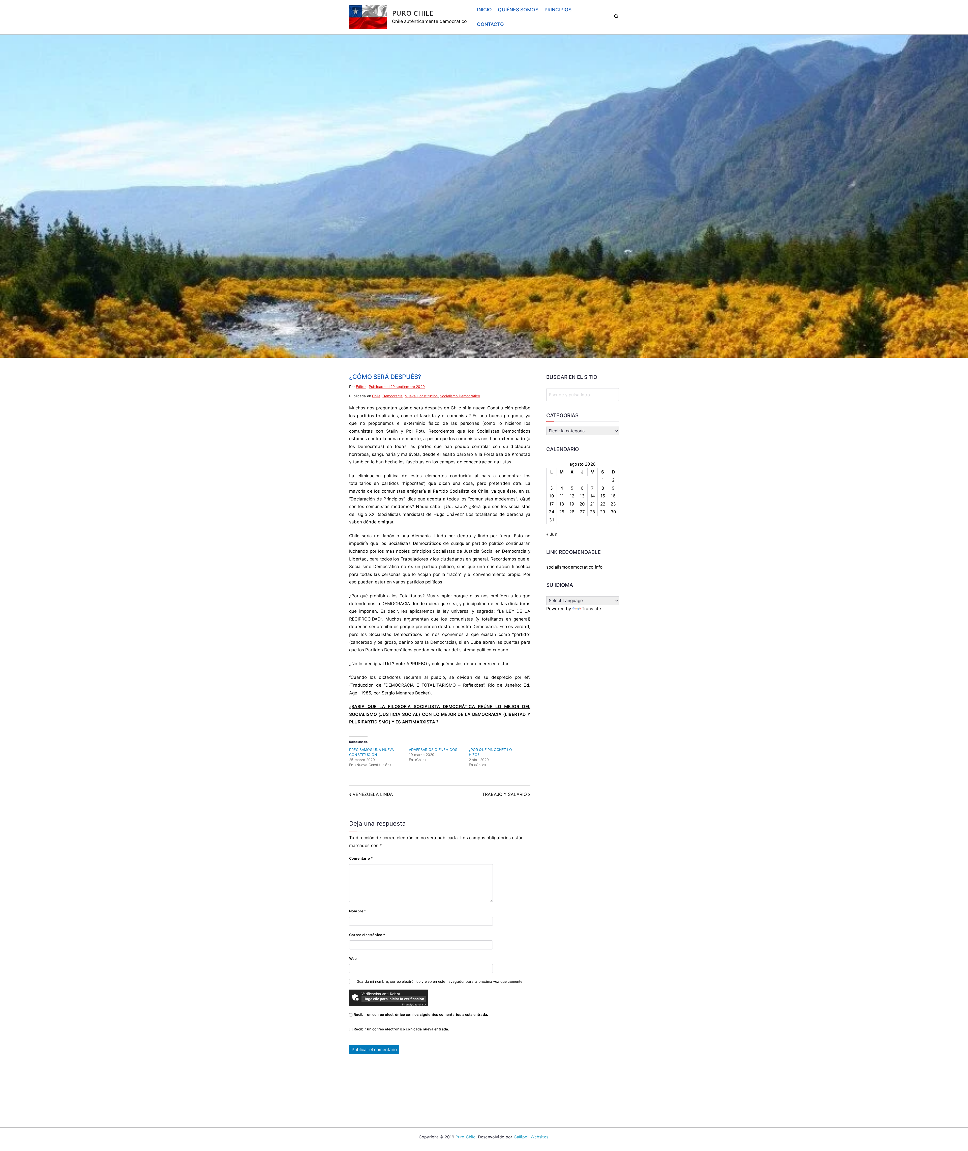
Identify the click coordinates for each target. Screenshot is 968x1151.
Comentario (361, 858)
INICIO (484, 10)
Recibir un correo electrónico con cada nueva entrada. (401, 1029)
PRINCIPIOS (558, 10)
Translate (591, 608)
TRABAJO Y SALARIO (504, 794)
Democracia (392, 396)
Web (353, 958)
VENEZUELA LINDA (373, 794)
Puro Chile (466, 1136)
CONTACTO (490, 24)
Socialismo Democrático (460, 396)
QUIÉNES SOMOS (518, 10)
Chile (376, 396)
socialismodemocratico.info (574, 567)
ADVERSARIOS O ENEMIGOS (433, 749)
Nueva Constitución (421, 396)
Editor (361, 386)
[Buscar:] (583, 394)
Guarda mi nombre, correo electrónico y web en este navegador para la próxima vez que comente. (440, 981)
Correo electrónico (367, 935)
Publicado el (397, 386)
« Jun (551, 534)
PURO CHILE (413, 13)
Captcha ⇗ (414, 1004)
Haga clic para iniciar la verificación (394, 999)
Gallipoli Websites (531, 1136)
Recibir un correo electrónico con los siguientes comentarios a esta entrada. (421, 1014)
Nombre (357, 911)
